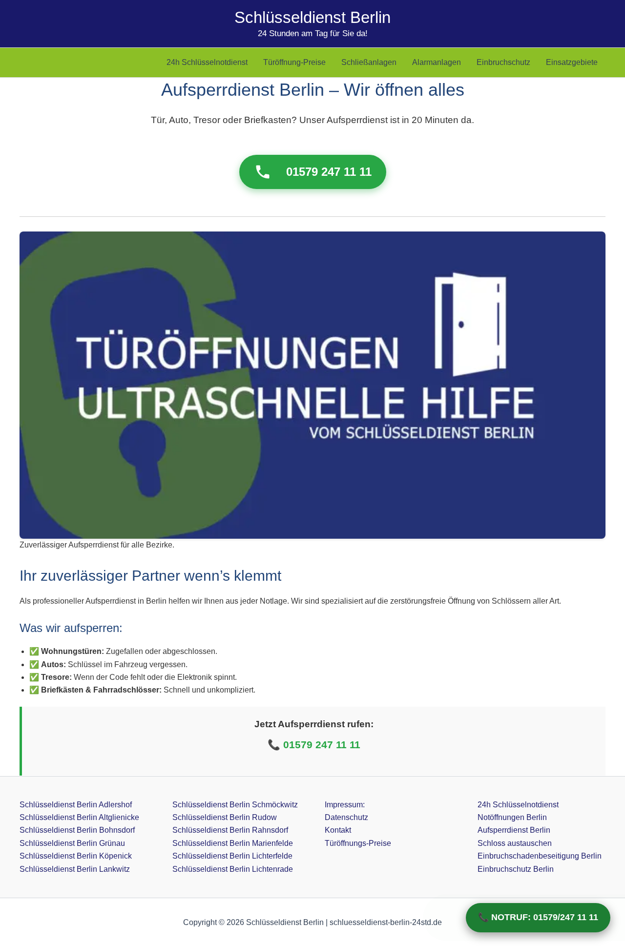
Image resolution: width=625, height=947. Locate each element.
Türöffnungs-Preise (358, 843)
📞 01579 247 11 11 (314, 744)
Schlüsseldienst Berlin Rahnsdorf (230, 830)
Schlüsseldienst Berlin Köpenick (76, 856)
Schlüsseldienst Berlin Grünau (72, 843)
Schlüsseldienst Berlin (312, 17)
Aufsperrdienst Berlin (514, 830)
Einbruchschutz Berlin (516, 869)
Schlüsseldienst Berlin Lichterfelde (232, 856)
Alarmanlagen (436, 62)
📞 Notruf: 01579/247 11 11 (538, 917)
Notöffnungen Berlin (512, 817)
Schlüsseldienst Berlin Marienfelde (232, 843)
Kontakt (338, 830)
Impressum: (345, 804)
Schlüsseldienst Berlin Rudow (224, 817)
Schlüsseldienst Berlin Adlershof (76, 804)
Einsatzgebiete (572, 62)
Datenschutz (346, 817)
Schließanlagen (368, 62)
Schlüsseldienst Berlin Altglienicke (79, 817)
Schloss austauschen (515, 843)
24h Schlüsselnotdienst (207, 62)
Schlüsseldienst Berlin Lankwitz (75, 869)
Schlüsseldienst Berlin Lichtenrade (232, 869)
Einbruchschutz (503, 62)
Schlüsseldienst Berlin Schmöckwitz (235, 804)
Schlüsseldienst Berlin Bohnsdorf (77, 830)
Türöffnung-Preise (294, 62)
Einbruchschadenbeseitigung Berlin (540, 856)
